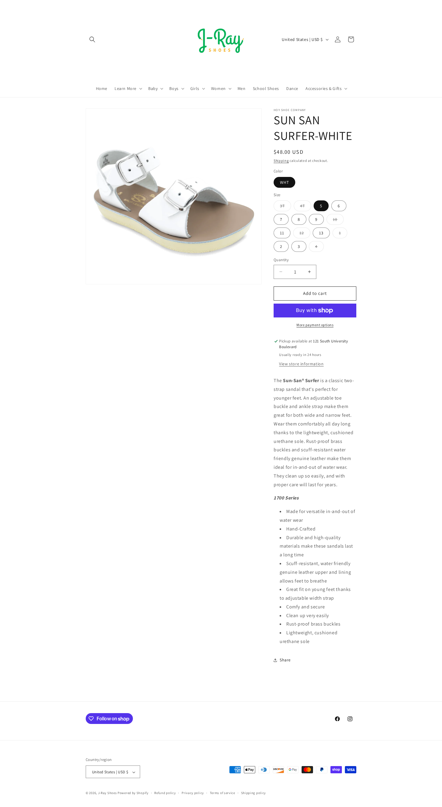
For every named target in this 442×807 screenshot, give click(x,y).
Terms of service (222, 793)
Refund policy (165, 793)
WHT (284, 182)
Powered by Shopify (133, 793)
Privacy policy (193, 793)
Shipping (281, 160)
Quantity (281, 259)
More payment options (314, 325)
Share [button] (285, 660)
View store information (301, 363)
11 (282, 233)
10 (338, 220)
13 (321, 233)
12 (304, 234)
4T (305, 207)
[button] (92, 39)
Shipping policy (253, 793)
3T (285, 207)
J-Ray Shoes (107, 793)
